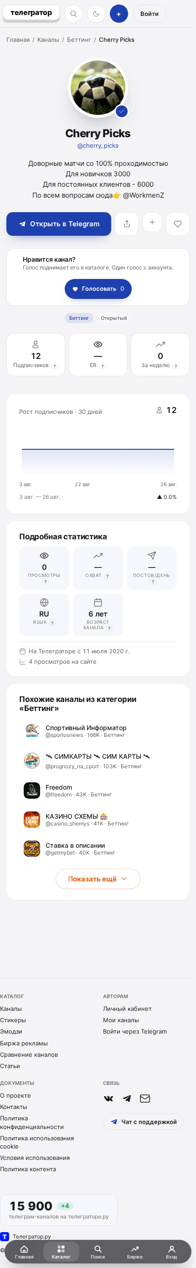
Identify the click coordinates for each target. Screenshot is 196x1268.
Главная (18, 39)
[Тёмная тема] (96, 14)
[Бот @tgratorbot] (126, 1098)
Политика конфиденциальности (32, 1122)
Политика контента (28, 1169)
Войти (149, 13)
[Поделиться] (127, 224)
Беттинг (79, 39)
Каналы (48, 39)
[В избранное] (178, 224)
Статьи (10, 1065)
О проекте (15, 1095)
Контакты (13, 1106)
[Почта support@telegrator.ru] (144, 1098)
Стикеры (13, 1020)
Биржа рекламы (24, 1043)
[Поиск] (73, 14)
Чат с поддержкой (149, 1121)
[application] (98, 454)
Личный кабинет (127, 1008)
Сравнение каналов (29, 1054)
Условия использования (35, 1157)
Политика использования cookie (37, 1142)
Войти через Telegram (135, 1031)
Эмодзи (11, 1031)
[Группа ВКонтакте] (108, 1098)
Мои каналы (121, 1020)
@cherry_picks (98, 145)
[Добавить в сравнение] (152, 222)
